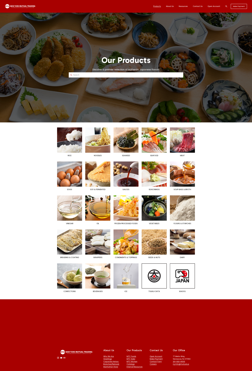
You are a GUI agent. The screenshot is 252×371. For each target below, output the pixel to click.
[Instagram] (58, 358)
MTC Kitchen (132, 361)
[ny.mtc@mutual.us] (64, 358)
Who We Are (108, 356)
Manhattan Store (110, 367)
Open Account (214, 6)
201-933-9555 (179, 361)
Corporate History (111, 361)
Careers (153, 364)
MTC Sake (131, 359)
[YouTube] (61, 358)
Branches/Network (111, 364)
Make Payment (239, 6)
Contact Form (156, 361)
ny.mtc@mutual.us (181, 364)
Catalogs (131, 364)
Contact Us (198, 6)
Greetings (107, 359)
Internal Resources (135, 367)
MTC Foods (131, 356)
